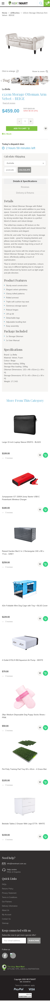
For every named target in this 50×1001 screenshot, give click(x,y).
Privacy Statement (9, 893)
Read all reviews (9, 103)
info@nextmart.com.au (16, 863)
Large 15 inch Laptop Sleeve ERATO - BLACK (21, 442)
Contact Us (6, 919)
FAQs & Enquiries (14, 872)
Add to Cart (20, 128)
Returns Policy (7, 889)
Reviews (25, 187)
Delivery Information (9, 906)
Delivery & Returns (25, 193)
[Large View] (6, 80)
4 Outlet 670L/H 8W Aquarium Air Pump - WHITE (22, 660)
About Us (5, 910)
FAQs (4, 884)
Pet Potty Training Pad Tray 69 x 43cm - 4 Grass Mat (24, 769)
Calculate (24, 170)
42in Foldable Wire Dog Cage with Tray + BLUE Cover (25, 606)
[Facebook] (5, 956)
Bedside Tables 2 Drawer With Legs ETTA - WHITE (23, 824)
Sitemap (5, 923)
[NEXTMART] (17, 2)
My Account (6, 915)
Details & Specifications (25, 181)
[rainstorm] (25, 995)
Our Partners (7, 902)
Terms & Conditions (9, 897)
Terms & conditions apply (25, 985)
